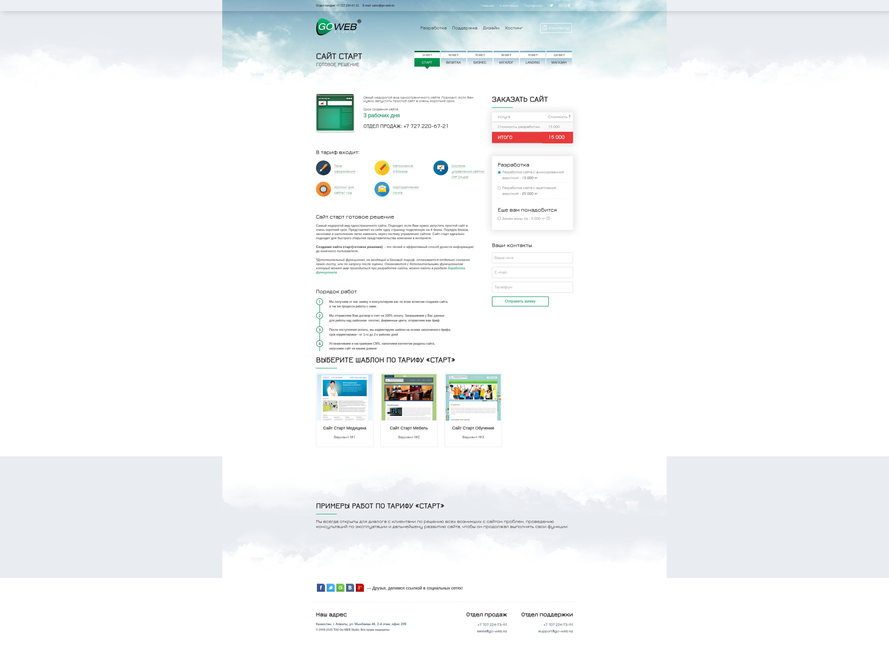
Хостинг (514, 28)
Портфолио (533, 5)
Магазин (559, 62)
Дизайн (491, 28)
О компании (509, 5)
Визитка (453, 62)
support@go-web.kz (555, 631)
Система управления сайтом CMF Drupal (468, 171)
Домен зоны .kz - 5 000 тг (524, 218)
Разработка (433, 28)
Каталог (506, 62)
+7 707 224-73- (490, 624)
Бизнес (479, 62)
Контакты (559, 28)
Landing (533, 62)
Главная (487, 5)
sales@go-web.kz (492, 631)
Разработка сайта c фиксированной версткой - (533, 175)
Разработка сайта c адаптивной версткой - (529, 191)
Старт (427, 62)
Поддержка (464, 28)
